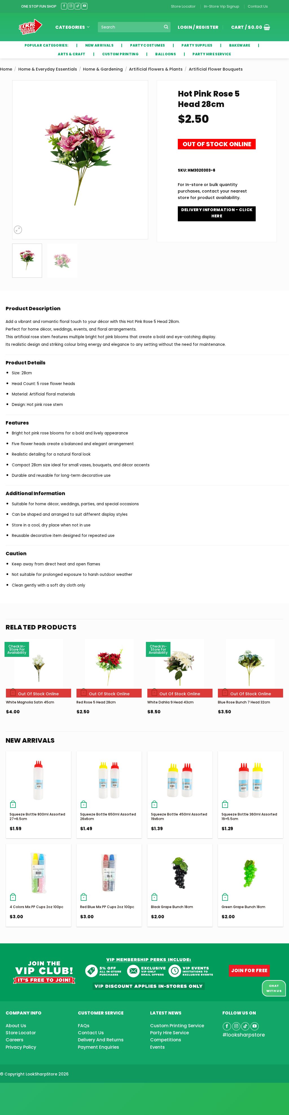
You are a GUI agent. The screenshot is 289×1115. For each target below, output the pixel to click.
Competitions (165, 1040)
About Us (16, 1025)
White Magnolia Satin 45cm (30, 702)
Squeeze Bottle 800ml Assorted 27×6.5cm (37, 816)
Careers (14, 1040)
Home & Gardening (103, 69)
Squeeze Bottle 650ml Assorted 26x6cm (108, 816)
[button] (248, 27)
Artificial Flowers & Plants (156, 69)
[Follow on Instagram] (71, 6)
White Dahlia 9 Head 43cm (170, 702)
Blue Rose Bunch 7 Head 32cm (244, 702)
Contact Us (258, 6)
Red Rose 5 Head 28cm (96, 702)
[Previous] (22, 160)
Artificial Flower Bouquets (216, 69)
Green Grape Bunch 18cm (243, 906)
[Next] (138, 160)
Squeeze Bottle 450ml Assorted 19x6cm (179, 816)
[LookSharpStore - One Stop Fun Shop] (31, 27)
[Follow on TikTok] (78, 6)
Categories (70, 27)
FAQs (83, 1025)
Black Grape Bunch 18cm (172, 906)
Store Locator (183, 6)
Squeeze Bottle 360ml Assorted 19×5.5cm (249, 816)
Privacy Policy (21, 1047)
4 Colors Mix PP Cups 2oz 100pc (36, 906)
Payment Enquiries (98, 1047)
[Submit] (166, 27)
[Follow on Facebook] (64, 6)
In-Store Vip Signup (221, 6)
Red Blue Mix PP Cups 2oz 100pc (107, 906)
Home (6, 69)
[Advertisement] (45, 1090)
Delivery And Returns (101, 1040)
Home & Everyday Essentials (47, 69)
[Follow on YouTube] (84, 6)
